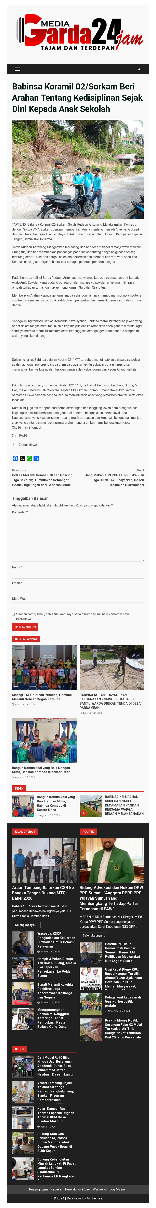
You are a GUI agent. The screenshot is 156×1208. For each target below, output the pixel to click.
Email (17, 583)
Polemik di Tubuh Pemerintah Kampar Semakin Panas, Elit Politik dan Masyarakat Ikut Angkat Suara (91, 953)
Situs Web (19, 599)
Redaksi (56, 1189)
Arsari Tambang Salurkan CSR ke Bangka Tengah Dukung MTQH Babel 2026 (44, 860)
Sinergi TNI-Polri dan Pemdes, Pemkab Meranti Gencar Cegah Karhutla (44, 667)
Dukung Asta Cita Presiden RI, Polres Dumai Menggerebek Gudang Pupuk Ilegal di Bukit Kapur (23, 1143)
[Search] (139, 69)
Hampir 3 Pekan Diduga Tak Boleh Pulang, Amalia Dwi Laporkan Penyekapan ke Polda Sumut (23, 968)
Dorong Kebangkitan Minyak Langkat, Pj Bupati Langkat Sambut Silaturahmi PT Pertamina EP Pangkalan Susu (23, 1168)
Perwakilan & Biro (77, 1189)
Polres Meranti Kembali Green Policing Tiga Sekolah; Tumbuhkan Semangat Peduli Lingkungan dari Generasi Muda (42, 477)
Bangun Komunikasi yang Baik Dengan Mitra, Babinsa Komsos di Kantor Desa (44, 740)
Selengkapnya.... (26, 925)
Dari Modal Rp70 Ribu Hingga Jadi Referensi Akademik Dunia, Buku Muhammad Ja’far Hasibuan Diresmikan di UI (23, 1067)
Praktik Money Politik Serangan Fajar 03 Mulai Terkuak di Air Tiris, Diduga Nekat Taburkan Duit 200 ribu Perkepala (91, 1029)
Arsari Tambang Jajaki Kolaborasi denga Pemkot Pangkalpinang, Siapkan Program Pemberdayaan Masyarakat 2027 (23, 1092)
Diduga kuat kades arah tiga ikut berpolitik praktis (91, 1004)
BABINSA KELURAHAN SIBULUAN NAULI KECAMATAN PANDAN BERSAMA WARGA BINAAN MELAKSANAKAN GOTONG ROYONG (91, 806)
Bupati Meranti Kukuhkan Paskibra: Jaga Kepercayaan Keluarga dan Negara (23, 993)
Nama (17, 567)
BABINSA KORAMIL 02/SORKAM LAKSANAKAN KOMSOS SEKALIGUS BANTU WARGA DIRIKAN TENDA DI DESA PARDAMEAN (112, 667)
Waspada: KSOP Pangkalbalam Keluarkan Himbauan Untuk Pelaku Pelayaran (23, 942)
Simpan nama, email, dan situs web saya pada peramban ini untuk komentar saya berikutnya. (73, 616)
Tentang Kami (38, 1189)
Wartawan (100, 1189)
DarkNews (74, 1198)
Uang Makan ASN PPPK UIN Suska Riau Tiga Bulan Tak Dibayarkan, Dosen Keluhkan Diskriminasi (114, 477)
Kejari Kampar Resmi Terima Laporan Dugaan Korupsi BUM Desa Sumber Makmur (23, 1118)
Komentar (20, 512)
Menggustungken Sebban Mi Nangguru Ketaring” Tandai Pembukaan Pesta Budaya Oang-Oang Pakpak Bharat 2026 (23, 1019)
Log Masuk (117, 1189)
